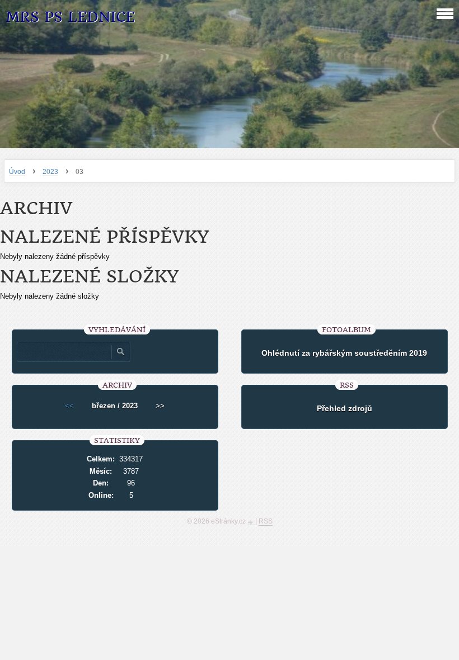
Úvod (17, 172)
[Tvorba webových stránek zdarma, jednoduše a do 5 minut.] (251, 522)
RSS (266, 521)
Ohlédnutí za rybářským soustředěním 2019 (344, 352)
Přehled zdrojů (344, 408)
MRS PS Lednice (70, 17)
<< (69, 406)
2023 (50, 172)
